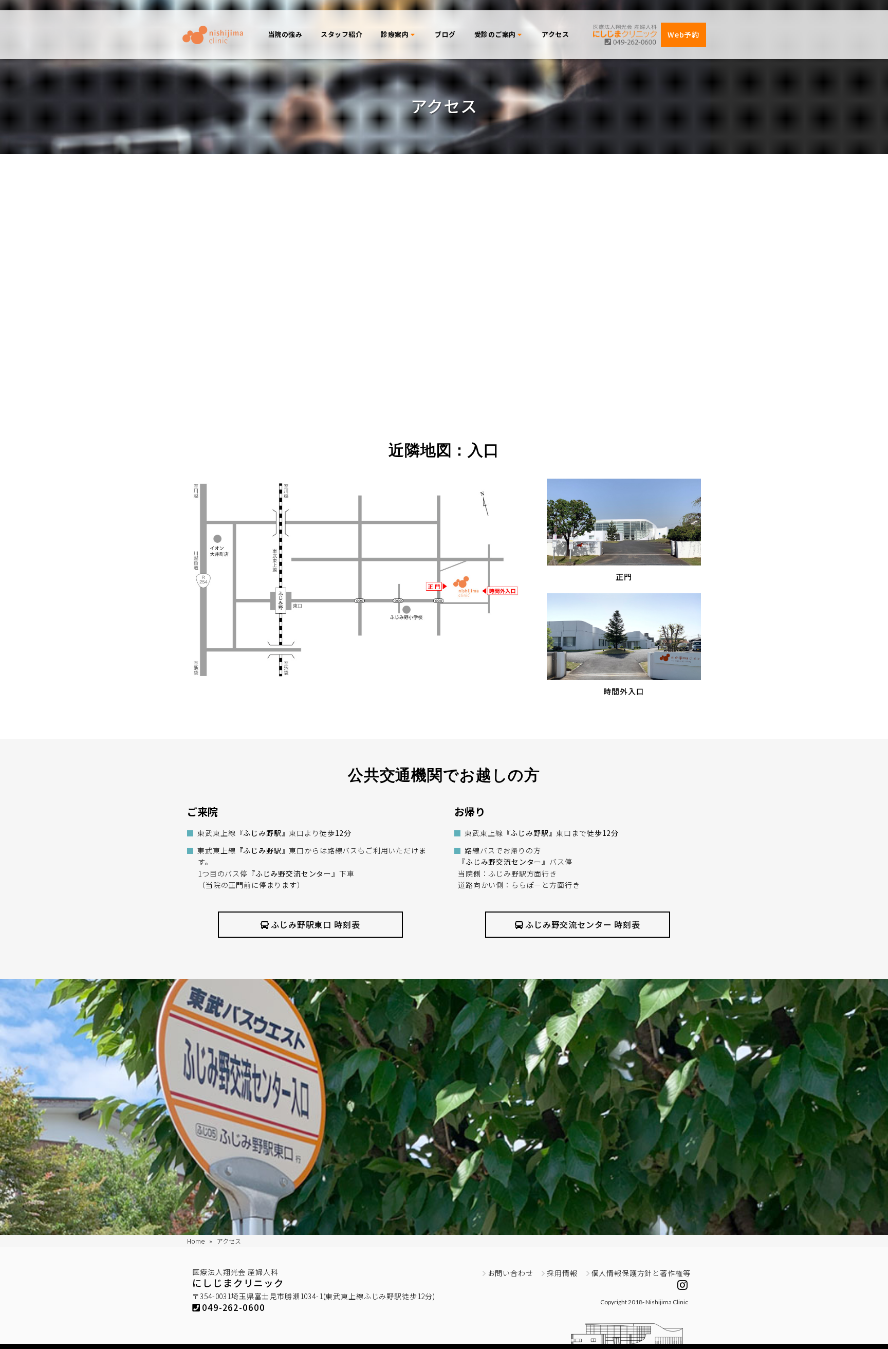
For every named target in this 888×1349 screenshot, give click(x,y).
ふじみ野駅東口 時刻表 (315, 924)
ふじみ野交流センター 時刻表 (582, 924)
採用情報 (562, 1273)
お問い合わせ (510, 1273)
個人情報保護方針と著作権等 (641, 1273)
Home (196, 1240)
